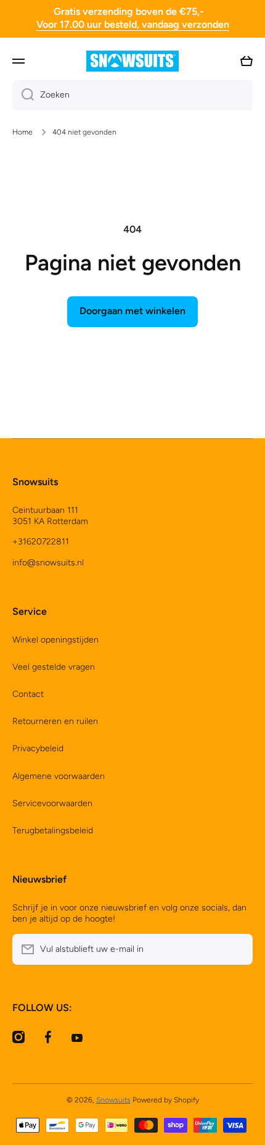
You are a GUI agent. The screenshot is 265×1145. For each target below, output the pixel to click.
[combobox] (132, 95)
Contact (28, 694)
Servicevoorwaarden (52, 803)
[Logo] (132, 61)
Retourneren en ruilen (55, 721)
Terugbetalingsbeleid (52, 830)
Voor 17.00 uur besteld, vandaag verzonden (132, 24)
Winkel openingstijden (55, 640)
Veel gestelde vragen (53, 667)
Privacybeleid (37, 748)
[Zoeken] (23, 95)
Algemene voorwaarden (58, 776)
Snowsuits (113, 1100)
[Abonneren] (237, 949)
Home (22, 132)
